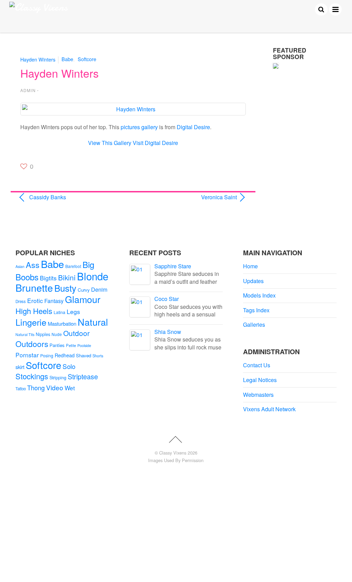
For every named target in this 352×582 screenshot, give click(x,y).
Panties (57, 345)
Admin (28, 90)
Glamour (82, 299)
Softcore (87, 59)
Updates (253, 281)
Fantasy (54, 301)
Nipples (43, 334)
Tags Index (256, 310)
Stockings (31, 376)
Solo (69, 366)
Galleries (254, 324)
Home (250, 266)
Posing (46, 355)
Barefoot (73, 266)
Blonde (92, 276)
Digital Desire (193, 127)
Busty (65, 287)
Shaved (83, 355)
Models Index (259, 295)
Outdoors (31, 343)
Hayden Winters (37, 59)
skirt (19, 366)
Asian (19, 266)
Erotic (35, 300)
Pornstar (27, 354)
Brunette (34, 287)
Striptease (83, 376)
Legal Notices (260, 380)
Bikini (67, 277)
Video (54, 387)
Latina (59, 312)
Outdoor (76, 333)
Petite (71, 345)
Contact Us (256, 365)
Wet (70, 387)
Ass (33, 264)
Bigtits (48, 277)
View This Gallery (109, 143)
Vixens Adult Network (269, 409)
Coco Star (166, 299)
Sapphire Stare (172, 266)
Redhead (65, 355)
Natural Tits (24, 334)
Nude (57, 334)
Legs (73, 311)
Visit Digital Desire (155, 143)
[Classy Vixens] (38, 7)
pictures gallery (139, 127)
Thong (36, 387)
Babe (67, 59)
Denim (99, 289)
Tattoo (20, 388)
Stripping (58, 377)
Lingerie (30, 322)
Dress (20, 301)
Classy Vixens (172, 452)
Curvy (84, 290)
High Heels (33, 310)
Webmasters (258, 395)
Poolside (84, 345)
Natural (93, 321)
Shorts (97, 355)
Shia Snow (167, 332)
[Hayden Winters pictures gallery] (133, 109)
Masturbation (62, 323)
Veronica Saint (188, 197)
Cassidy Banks (47, 197)
